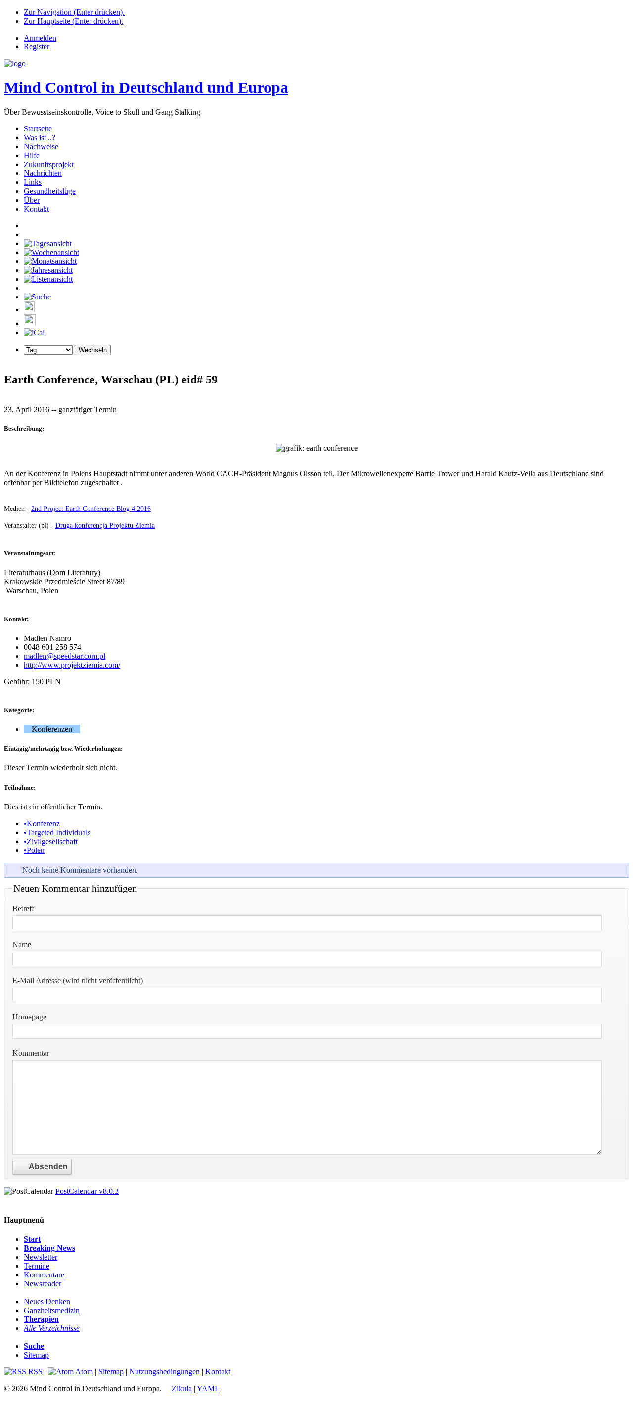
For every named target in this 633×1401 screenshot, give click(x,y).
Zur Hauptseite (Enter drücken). (73, 21)
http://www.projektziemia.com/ (72, 665)
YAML (208, 1388)
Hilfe (32, 155)
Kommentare (44, 1275)
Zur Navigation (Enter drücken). (74, 12)
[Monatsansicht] (50, 261)
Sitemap (36, 1355)
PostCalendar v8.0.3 (87, 1191)
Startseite (38, 129)
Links (33, 182)
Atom (83, 1371)
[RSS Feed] (30, 323)
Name (21, 944)
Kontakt (36, 209)
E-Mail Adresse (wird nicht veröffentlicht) (77, 980)
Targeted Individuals (57, 832)
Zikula (182, 1388)
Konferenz (42, 823)
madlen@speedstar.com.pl (64, 656)
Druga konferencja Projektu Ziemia (105, 525)
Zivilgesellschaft (51, 841)
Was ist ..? (39, 137)
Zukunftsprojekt (49, 164)
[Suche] (37, 297)
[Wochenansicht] (51, 252)
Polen (34, 850)
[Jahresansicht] (48, 270)
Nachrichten (43, 173)
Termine (36, 1266)
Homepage (29, 1017)
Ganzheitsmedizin (52, 1310)
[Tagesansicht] (48, 243)
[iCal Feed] (34, 332)
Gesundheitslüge (50, 191)
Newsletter (40, 1257)
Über (32, 200)
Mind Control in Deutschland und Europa (146, 87)
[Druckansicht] (29, 309)
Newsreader (42, 1283)
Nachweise (41, 146)
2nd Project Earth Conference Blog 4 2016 (91, 508)
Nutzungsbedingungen (164, 1371)
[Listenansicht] (48, 279)
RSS (34, 1371)
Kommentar (30, 1053)
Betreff (23, 908)
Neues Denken (47, 1301)
